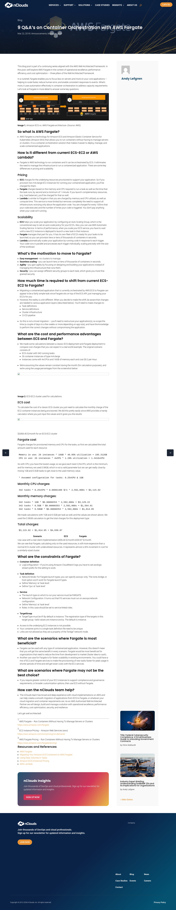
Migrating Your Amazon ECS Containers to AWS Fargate (46, 754)
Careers (147, 881)
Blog (132, 874)
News (146, 874)
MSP (60, 33)
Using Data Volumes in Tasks (33, 758)
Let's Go (166, 4)
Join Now (25, 842)
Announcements (39, 33)
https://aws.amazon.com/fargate (33, 725)
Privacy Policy (160, 902)
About (118, 874)
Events (133, 881)
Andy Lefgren (128, 789)
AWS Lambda (26, 764)
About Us (132, 5)
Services (54, 5)
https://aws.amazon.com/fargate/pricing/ (37, 743)
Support (68, 5)
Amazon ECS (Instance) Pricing (34, 761)
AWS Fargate (26, 751)
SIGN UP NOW (33, 797)
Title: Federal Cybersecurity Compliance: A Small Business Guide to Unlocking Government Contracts (137, 738)
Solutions (84, 5)
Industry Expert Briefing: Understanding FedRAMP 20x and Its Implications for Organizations (137, 783)
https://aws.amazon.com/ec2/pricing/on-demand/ (41, 734)
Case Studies (102, 5)
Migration (52, 33)
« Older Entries (126, 799)
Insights (117, 5)
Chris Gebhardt (129, 745)
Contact (119, 887)
